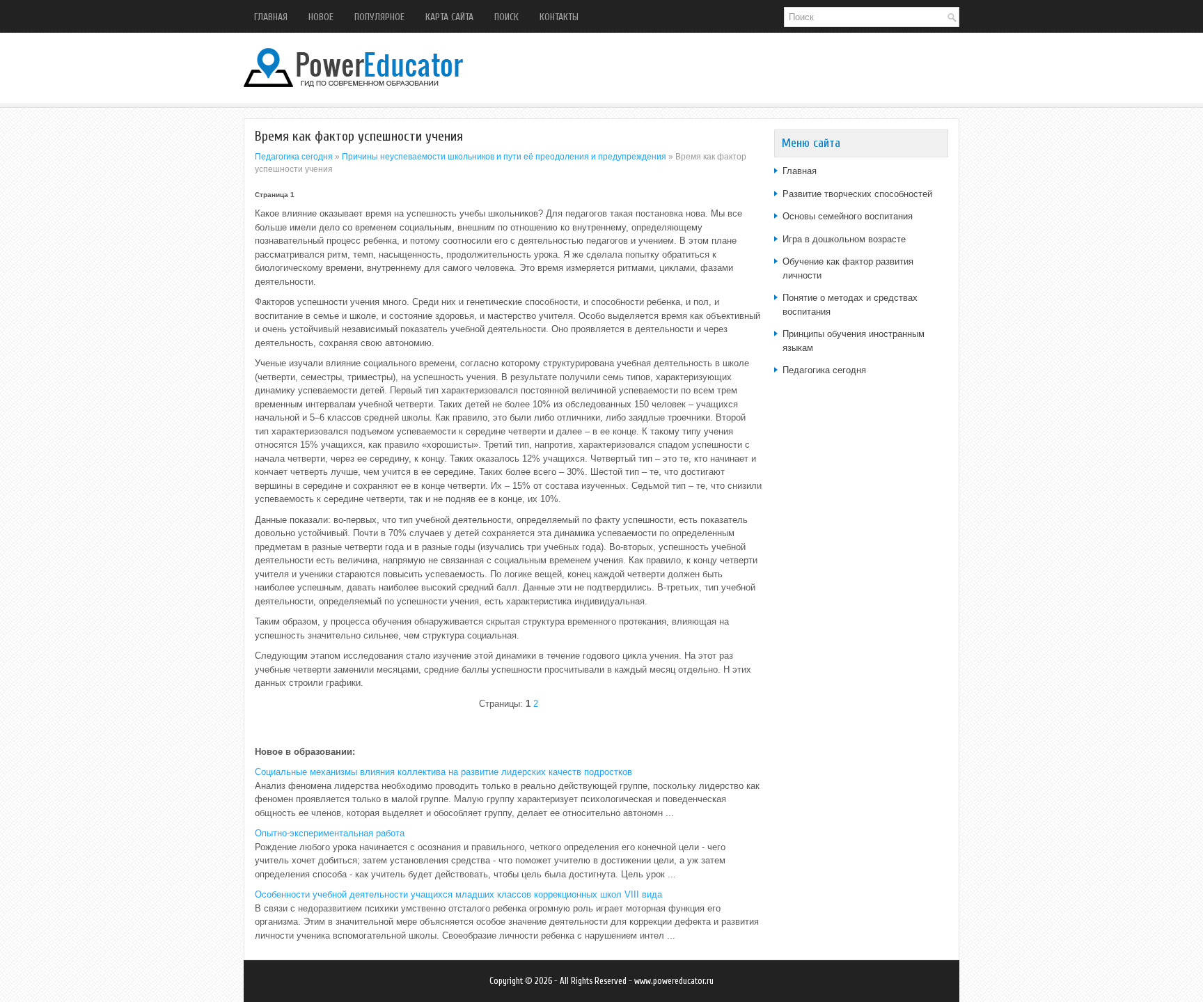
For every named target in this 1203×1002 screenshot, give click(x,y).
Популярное (379, 17)
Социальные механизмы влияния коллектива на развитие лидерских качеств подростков (443, 772)
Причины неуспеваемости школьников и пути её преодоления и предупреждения (504, 157)
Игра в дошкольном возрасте (844, 239)
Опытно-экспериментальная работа (329, 833)
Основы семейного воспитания (848, 216)
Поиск (506, 17)
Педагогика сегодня (294, 157)
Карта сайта (449, 17)
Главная (271, 17)
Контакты (559, 17)
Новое (320, 17)
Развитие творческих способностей (857, 194)
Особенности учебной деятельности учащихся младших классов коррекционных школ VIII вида (458, 894)
